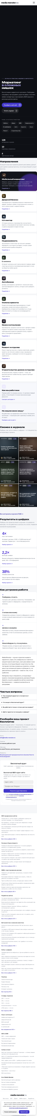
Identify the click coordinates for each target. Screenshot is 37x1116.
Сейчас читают (5, 1050)
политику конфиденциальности (15, 796)
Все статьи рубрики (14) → (8, 973)
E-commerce (7, 127)
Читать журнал (10, 111)
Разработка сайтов (7, 895)
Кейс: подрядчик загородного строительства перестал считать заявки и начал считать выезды (18, 957)
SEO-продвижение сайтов (9, 816)
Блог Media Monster (7, 1077)
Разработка (31, 1098)
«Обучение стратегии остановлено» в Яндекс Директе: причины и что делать (18, 1067)
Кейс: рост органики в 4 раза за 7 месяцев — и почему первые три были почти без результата (18, 1053)
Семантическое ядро (7, 979)
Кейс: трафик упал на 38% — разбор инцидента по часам (16, 1060)
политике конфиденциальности (18, 1108)
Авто (16, 127)
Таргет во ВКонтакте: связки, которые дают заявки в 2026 (16, 881)
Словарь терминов (7, 996)
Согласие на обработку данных (9, 1089)
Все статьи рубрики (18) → (8, 946)
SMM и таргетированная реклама (11, 870)
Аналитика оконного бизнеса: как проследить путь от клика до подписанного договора (17, 938)
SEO (11, 1098)
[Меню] (34, 3)
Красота (23, 127)
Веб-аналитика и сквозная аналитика (12, 923)
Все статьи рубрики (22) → (9, 866)
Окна (31, 127)
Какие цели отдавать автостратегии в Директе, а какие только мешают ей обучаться (17, 850)
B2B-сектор (5, 1022)
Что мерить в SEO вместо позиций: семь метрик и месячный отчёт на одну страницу (17, 930)
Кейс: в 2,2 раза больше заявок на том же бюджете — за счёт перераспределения (17, 1057)
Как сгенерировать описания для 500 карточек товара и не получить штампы (17, 827)
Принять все (24, 1112)
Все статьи (6, 1098)
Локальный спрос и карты (8, 1038)
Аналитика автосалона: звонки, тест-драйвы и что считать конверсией (16, 942)
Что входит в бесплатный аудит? (13, 702)
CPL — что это (5, 1001)
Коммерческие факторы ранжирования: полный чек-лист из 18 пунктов (17, 1063)
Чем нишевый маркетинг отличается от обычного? (15, 696)
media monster (9, 3)
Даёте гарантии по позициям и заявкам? (16, 712)
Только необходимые (10, 1112)
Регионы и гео (5, 986)
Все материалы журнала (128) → (11, 514)
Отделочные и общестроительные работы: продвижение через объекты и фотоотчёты (17, 884)
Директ (16, 1098)
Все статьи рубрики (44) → (9, 839)
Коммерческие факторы (7, 1045)
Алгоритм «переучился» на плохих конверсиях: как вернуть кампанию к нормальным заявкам (17, 854)
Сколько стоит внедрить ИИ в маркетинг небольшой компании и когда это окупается (18, 934)
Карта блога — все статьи (8, 1071)
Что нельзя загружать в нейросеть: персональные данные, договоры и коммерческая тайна (17, 899)
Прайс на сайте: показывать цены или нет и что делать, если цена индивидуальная (17, 915)
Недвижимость (29, 123)
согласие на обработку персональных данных (20, 794)
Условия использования (7, 1084)
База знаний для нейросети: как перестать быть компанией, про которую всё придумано (18, 903)
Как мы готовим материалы (8, 1082)
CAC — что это (5, 1003)
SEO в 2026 (4, 1033)
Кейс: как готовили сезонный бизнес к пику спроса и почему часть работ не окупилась (17, 969)
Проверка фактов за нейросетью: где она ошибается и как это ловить (17, 953)
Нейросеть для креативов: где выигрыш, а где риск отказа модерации (16, 873)
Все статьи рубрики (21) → (8, 918)
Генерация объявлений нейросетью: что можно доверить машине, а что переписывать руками (16, 846)
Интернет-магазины (6, 989)
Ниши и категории (6, 1015)
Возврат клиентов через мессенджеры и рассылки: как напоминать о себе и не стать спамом (15, 888)
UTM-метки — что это (7, 1008)
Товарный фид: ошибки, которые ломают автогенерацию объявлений (16, 862)
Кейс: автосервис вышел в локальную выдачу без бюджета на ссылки (17, 965)
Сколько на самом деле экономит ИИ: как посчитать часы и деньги (17, 926)
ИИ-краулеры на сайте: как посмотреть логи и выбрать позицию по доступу (18, 911)
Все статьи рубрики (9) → (8, 891)
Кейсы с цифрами (6, 950)
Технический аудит (6, 1041)
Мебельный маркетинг (7, 1017)
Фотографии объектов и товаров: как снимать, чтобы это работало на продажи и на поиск (16, 877)
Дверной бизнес (6, 1019)
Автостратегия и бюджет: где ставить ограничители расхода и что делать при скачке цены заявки (18, 858)
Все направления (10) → (8, 1029)
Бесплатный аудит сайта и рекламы (10, 1080)
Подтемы (4, 977)
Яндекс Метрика (5, 982)
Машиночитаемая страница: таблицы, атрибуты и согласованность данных (14, 907)
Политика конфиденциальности (9, 1087)
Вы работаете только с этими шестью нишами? (18, 707)
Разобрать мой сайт (12, 105)
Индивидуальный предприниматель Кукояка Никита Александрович (17, 755)
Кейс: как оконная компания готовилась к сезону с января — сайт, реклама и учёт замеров (17, 961)
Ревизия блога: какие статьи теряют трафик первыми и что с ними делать (17, 831)
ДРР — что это (5, 998)
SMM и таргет (22, 1098)
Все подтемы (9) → (6, 992)
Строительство (15, 131)
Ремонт (5, 131)
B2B (20, 123)
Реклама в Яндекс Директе (9, 843)
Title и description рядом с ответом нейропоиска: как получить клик (18, 835)
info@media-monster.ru (7, 738)
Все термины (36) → (7, 1010)
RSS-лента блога (6, 1073)
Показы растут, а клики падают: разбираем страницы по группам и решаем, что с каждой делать (16, 819)
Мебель (5, 123)
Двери (13, 123)
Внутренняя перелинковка (8, 1043)
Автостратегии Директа (7, 984)
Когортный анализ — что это (9, 1005)
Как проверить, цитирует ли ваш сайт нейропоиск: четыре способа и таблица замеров (16, 823)
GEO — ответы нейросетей (8, 1036)
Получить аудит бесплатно (18, 791)
